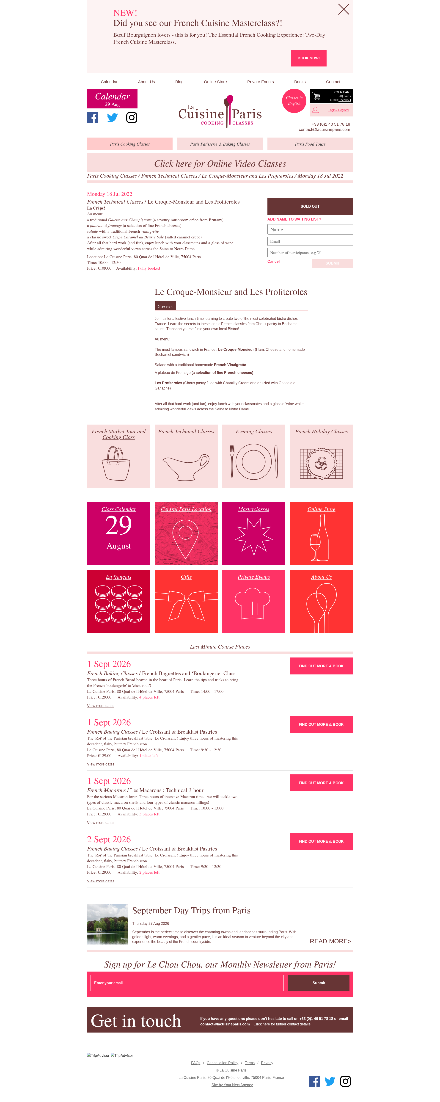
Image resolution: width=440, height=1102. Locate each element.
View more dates (100, 706)
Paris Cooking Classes (112, 175)
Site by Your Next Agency (232, 1085)
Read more (329, 941)
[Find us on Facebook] (92, 117)
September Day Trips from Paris (191, 910)
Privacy (267, 1063)
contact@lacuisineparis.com (324, 129)
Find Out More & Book (321, 666)
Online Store (215, 82)
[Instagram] (131, 117)
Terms (250, 1063)
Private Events (260, 82)
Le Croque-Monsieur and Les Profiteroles (248, 175)
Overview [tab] (165, 306)
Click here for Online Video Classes (220, 163)
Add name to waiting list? (294, 219)
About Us (146, 82)
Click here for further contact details (282, 1024)
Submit (333, 263)
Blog (179, 82)
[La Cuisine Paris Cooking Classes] (220, 112)
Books (300, 82)
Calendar (109, 82)
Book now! (309, 58)
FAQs (195, 1063)
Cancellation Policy (222, 1063)
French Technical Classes (170, 175)
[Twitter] (112, 117)
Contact (333, 82)
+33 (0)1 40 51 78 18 (331, 124)
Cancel (273, 261)
